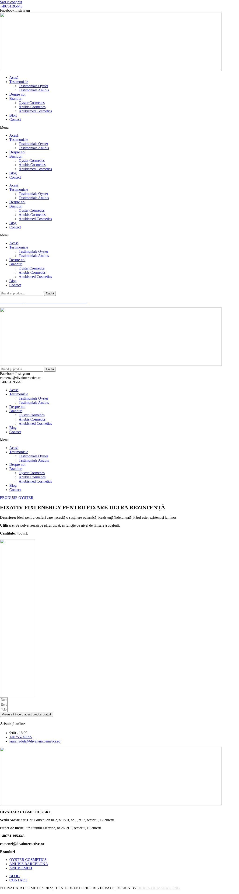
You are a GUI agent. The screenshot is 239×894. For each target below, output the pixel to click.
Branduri (15, 98)
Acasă (13, 77)
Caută (50, 293)
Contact (15, 119)
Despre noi (17, 94)
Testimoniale (18, 82)
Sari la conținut (11, 2)
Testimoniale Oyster (33, 86)
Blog (13, 115)
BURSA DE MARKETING (158, 888)
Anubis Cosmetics (32, 107)
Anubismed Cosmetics (35, 111)
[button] (119, 127)
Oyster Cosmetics (32, 103)
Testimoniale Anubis (34, 90)
